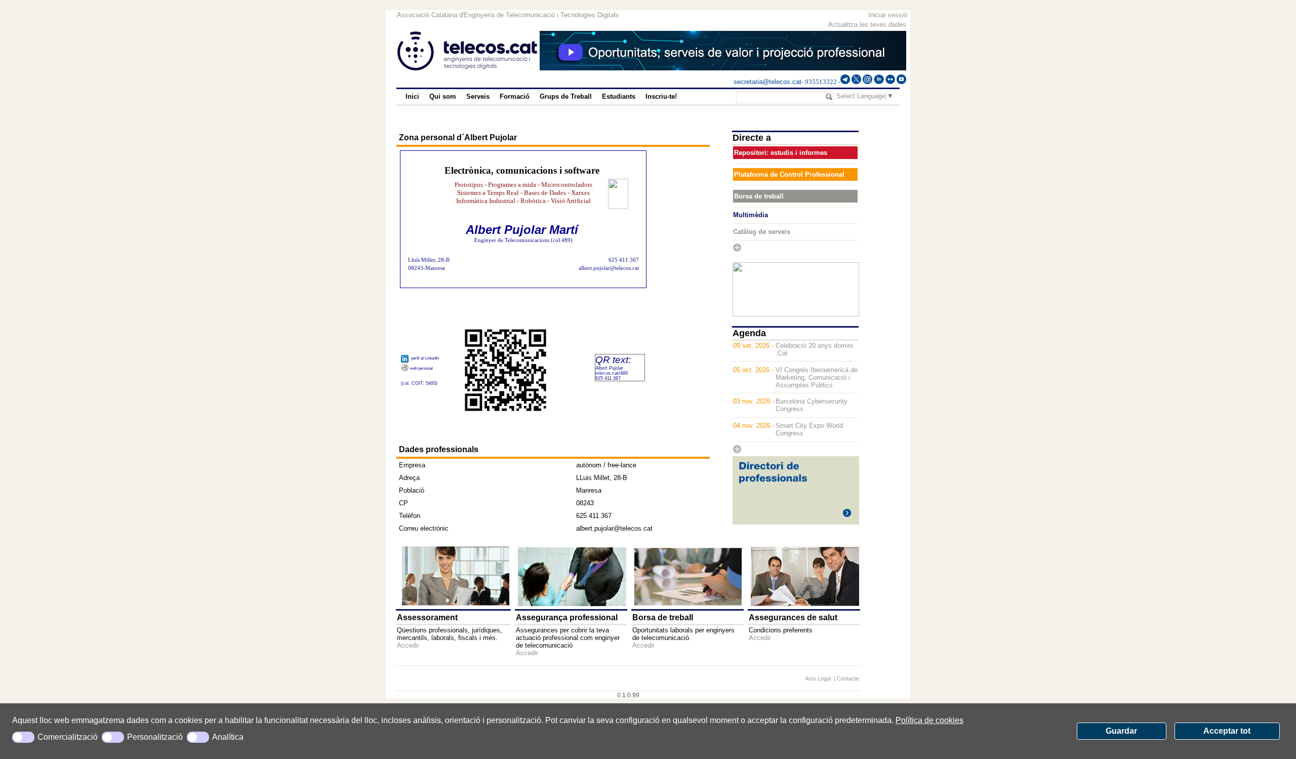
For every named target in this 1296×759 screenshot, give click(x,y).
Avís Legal (818, 678)
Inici (412, 96)
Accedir (408, 645)
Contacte (848, 678)
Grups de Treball (566, 96)
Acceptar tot (1226, 731)
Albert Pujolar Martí (522, 229)
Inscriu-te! (661, 96)
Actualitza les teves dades (867, 24)
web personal (421, 368)
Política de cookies (929, 720)
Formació (515, 96)
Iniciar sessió (887, 15)
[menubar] (556, 96)
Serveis (478, 96)
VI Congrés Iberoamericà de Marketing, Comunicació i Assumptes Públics (817, 377)
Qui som (442, 96)
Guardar (1121, 731)
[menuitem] (412, 96)
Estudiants (618, 96)
